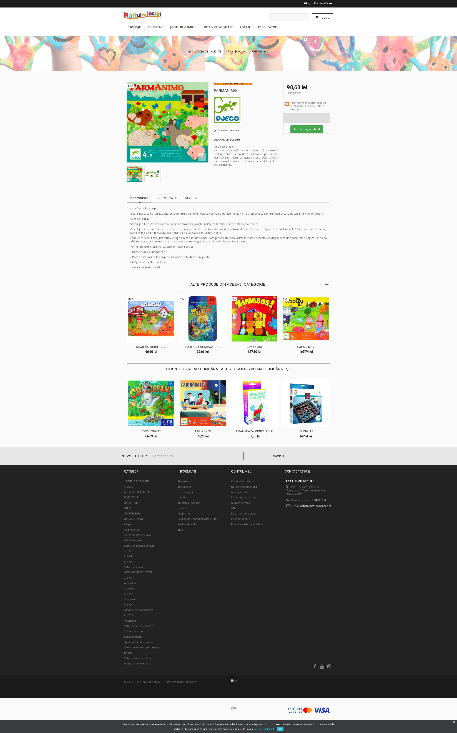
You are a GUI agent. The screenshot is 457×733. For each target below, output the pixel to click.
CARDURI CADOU (134, 519)
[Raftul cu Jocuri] (157, 15)
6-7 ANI (128, 561)
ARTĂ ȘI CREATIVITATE (218, 27)
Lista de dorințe (240, 519)
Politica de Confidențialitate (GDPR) (199, 519)
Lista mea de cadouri (244, 513)
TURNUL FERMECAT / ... (203, 346)
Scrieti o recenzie (228, 130)
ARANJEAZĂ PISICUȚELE (254, 431)
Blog (307, 3)
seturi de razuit (133, 540)
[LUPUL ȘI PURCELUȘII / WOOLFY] (306, 319)
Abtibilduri (130, 583)
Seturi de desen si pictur (141, 647)
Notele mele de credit (244, 486)
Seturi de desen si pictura (139, 545)
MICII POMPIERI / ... (151, 346)
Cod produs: (222, 140)
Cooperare (243, 51)
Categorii (129, 588)
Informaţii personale (243, 497)
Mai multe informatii (265, 729)
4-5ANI (128, 556)
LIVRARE (245, 27)
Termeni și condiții (189, 502)
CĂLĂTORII (131, 502)
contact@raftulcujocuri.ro (315, 506)
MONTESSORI (132, 513)
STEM (127, 508)
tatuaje (128, 652)
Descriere (139, 198)
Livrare (182, 497)
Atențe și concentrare (137, 663)
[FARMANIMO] (135, 174)
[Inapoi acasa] (190, 51)
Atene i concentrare (139, 610)
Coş (325, 17)
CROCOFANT (151, 431)
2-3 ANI (128, 577)
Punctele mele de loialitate (247, 524)
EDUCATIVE (155, 27)
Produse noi (185, 481)
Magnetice (130, 620)
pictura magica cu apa (137, 535)
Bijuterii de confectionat (138, 642)
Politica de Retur (187, 524)
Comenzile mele (241, 481)
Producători (267, 27)
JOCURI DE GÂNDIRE (183, 27)
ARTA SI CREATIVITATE (138, 572)
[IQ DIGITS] (306, 403)
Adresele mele (239, 492)
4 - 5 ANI (229, 51)
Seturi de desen (133, 567)
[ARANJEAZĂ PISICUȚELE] (254, 403)
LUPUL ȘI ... (306, 346)
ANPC (234, 508)
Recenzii (192, 198)
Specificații (167, 198)
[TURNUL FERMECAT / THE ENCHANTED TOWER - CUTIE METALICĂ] (203, 319)
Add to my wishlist (306, 129)
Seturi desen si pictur (139, 626)
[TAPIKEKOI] (203, 403)
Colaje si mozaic (134, 631)
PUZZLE (129, 486)
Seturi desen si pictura (137, 658)
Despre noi (184, 513)
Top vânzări (185, 486)
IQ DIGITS (305, 431)
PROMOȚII (134, 27)
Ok (280, 729)
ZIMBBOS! (254, 346)
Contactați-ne (186, 492)
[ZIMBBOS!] (254, 319)
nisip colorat (131, 529)
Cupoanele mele (241, 502)
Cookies (182, 508)
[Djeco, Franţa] (246, 110)
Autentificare (325, 3)
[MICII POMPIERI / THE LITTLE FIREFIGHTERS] (151, 319)
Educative (130, 599)
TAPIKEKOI (203, 431)
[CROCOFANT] (151, 403)
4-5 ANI (128, 551)
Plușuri (128, 524)
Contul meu (241, 471)
